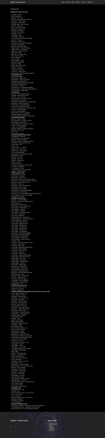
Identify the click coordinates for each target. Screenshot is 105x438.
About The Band (53, 424)
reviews (51, 427)
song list (51, 429)
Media (50, 425)
